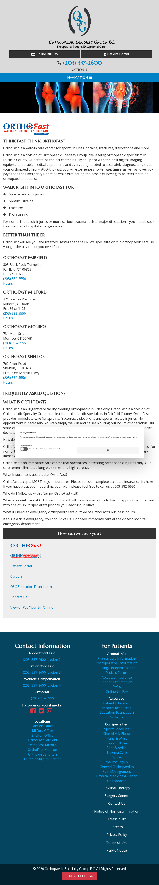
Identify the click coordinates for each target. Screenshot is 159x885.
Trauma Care (116, 752)
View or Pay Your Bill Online (31, 607)
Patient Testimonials (117, 682)
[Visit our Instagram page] (50, 712)
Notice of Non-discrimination (116, 811)
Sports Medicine (116, 729)
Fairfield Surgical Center (42, 759)
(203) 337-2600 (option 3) (42, 672)
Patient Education (116, 703)
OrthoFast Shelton (42, 754)
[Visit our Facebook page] (34, 712)
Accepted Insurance (117, 677)
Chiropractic (116, 780)
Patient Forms (117, 672)
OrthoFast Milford (42, 745)
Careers (16, 576)
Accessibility (116, 819)
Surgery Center (117, 795)
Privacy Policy (116, 834)
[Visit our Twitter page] (42, 712)
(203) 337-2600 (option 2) (42, 659)
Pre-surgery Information (117, 658)
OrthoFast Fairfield (42, 740)
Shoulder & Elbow (116, 733)
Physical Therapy (117, 787)
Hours (8, 283)
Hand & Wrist (116, 738)
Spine (116, 757)
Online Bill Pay (46, 54)
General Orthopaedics (117, 766)
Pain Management (116, 771)
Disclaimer (117, 717)
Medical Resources (116, 708)
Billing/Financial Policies (116, 668)
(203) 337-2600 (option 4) (42, 685)
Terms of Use (116, 842)
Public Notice (117, 850)
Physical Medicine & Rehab (116, 776)
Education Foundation (117, 712)
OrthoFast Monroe (42, 749)
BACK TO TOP (77, 876)
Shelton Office (42, 735)
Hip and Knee (116, 743)
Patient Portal (117, 54)
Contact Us (18, 597)
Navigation (78, 77)
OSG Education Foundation (31, 586)
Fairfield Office (42, 726)
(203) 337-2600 (82, 63)
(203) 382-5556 (14, 278)
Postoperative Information (116, 663)
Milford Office (42, 730)
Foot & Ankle (116, 747)
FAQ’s (116, 686)
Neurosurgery (117, 762)
